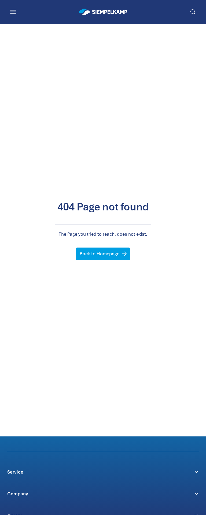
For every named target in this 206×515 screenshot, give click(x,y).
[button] (103, 472)
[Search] (193, 12)
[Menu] (13, 12)
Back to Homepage (99, 254)
